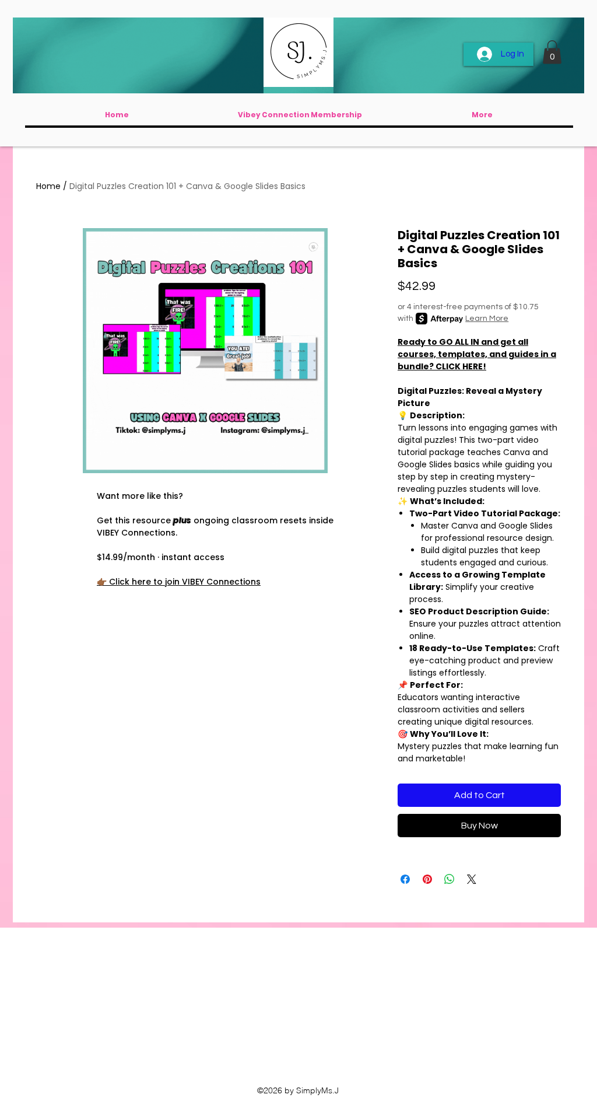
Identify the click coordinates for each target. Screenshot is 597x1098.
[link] (552, 52)
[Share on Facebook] (405, 879)
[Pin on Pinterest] (427, 879)
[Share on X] (472, 879)
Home (48, 186)
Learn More (486, 318)
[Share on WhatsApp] (449, 879)
